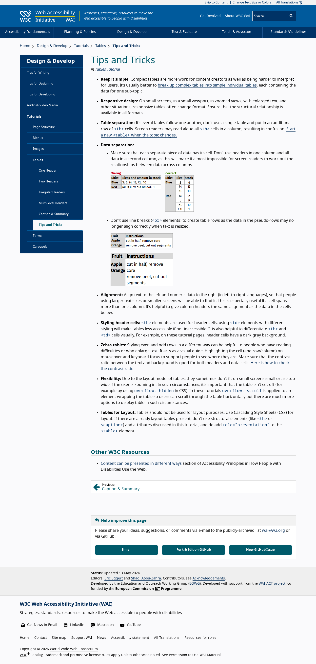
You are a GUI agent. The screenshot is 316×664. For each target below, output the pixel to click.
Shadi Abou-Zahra (146, 578)
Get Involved (210, 16)
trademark (53, 655)
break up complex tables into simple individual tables (207, 85)
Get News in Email (42, 625)
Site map (59, 638)
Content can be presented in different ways (141, 463)
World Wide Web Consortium (74, 649)
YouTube (134, 625)
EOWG (194, 583)
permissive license (85, 655)
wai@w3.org (273, 530)
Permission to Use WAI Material (195, 655)
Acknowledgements (209, 578)
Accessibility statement (130, 638)
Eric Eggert (113, 578)
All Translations (287, 2)
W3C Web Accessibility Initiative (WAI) (66, 604)
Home (25, 46)
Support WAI (81, 638)
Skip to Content (216, 2)
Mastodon (105, 625)
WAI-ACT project (272, 583)
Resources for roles (200, 638)
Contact (40, 638)
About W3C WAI (237, 16)
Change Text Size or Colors (252, 2)
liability (36, 655)
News (101, 638)
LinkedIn (77, 625)
